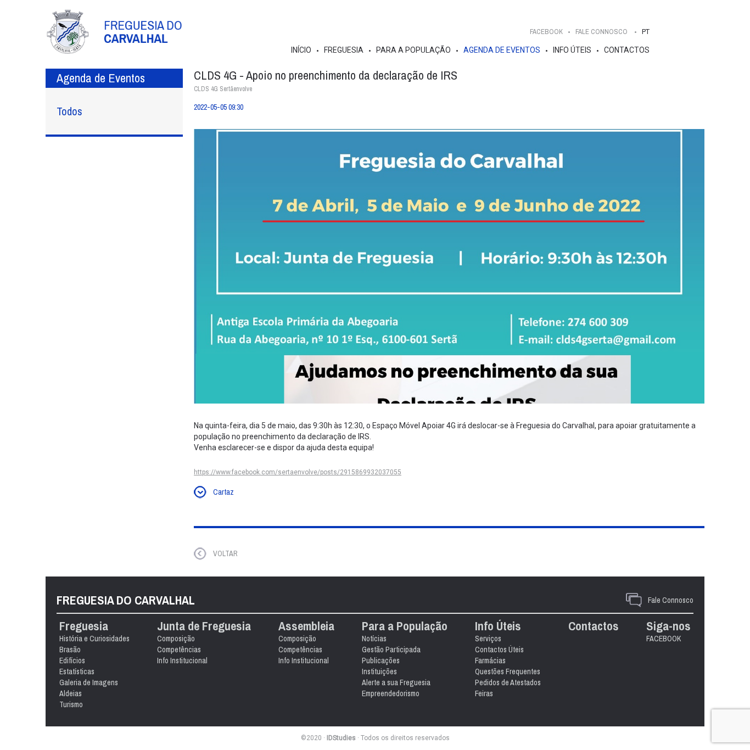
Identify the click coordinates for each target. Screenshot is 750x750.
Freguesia (343, 50)
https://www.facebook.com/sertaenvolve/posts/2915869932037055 (297, 472)
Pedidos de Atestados (508, 682)
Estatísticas (76, 671)
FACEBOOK (546, 31)
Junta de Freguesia (204, 626)
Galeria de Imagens (88, 682)
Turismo (71, 704)
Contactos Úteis (499, 649)
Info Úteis (572, 50)
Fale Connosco (670, 600)
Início (301, 50)
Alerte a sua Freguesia (396, 682)
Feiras (484, 693)
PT (646, 31)
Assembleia (306, 626)
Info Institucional (182, 660)
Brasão (70, 649)
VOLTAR (225, 553)
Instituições (379, 671)
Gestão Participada (391, 649)
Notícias (374, 638)
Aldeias (70, 693)
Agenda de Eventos (501, 50)
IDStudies (341, 738)
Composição (176, 638)
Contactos (627, 50)
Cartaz (223, 492)
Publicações (381, 660)
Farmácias (490, 660)
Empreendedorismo (390, 693)
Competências (179, 649)
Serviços (488, 638)
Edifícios (72, 660)
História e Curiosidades (94, 638)
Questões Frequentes (507, 671)
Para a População (413, 50)
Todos (69, 111)
